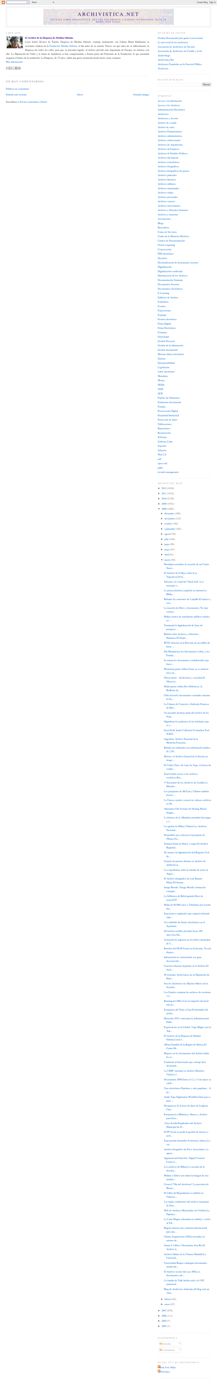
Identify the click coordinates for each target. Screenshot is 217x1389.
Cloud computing (166, 244)
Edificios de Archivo (168, 297)
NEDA (161, 384)
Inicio (80, 94)
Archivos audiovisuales (169, 140)
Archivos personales (168, 197)
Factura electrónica (167, 319)
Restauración (164, 432)
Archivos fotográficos (168, 166)
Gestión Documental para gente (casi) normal (180, 38)
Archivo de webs (166, 127)
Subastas (162, 450)
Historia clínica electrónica (171, 354)
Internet (161, 358)
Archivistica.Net (166, 59)
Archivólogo (164, 55)
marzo (167, 559)
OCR (160, 393)
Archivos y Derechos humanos (173, 210)
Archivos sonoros (166, 201)
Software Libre (165, 441)
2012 (164, 488)
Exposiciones (164, 310)
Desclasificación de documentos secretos (178, 262)
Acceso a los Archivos (169, 105)
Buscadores (163, 227)
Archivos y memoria (168, 214)
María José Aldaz (167, 1367)
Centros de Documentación (171, 240)
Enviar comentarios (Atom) (33, 101)
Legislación (163, 367)
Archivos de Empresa (168, 148)
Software (162, 437)
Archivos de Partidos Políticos (173, 153)
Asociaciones (164, 218)
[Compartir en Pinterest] (19, 68)
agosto (168, 533)
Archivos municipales (168, 188)
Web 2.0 (162, 454)
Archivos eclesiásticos (169, 162)
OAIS (160, 389)
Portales (162, 406)
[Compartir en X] (13, 68)
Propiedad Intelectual (168, 415)
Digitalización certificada (170, 271)
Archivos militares (167, 183)
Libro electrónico (166, 371)
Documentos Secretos (168, 284)
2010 (164, 498)
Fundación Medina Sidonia (63, 45)
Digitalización (165, 266)
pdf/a (160, 467)
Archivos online (165, 192)
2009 (164, 503)
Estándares (163, 301)
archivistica (164, 1371)
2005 (164, 1320)
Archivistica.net (108, 14)
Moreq (161, 380)
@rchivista (163, 68)
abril (167, 554)
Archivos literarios (167, 179)
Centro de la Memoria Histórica (173, 236)
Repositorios (164, 428)
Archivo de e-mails (167, 122)
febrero (168, 1299)
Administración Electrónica (171, 109)
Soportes (162, 445)
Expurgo (162, 314)
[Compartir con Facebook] (16, 68)
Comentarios (168, 1349)
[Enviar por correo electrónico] (7, 68)
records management (168, 472)
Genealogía (163, 336)
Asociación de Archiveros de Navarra (176, 46)
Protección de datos (167, 419)
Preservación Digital (168, 410)
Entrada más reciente (16, 94)
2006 (164, 1315)
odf (159, 459)
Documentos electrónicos (170, 288)
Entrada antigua (141, 94)
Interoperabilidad (166, 362)
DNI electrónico (166, 253)
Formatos (162, 332)
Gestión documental (168, 349)
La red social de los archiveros (173, 42)
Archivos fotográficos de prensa (173, 170)
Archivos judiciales (167, 175)
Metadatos (163, 376)
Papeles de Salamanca (169, 397)
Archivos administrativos (170, 135)
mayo (167, 549)
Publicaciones (165, 424)
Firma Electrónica (167, 327)
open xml (162, 463)
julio (167, 539)
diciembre (169, 513)
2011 (164, 493)
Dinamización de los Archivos (173, 275)
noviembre (170, 518)
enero (167, 1304)
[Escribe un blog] (10, 68)
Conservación (164, 249)
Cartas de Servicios (167, 231)
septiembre (170, 528)
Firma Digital (164, 323)
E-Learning (163, 293)
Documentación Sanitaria (170, 280)
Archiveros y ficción (168, 118)
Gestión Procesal (166, 341)
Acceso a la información (170, 100)
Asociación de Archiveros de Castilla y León (180, 51)
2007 (164, 1310)
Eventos (162, 306)
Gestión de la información (170, 345)
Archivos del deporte (168, 157)
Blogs (160, 223)
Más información (14, 61)
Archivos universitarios (169, 205)
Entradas (166, 1343)
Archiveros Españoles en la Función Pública (180, 64)
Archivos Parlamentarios (170, 131)
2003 (164, 1326)
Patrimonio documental (169, 402)
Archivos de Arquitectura (170, 144)
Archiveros (163, 114)
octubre (168, 523)
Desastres (162, 258)
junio (167, 544)
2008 (164, 508)
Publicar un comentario (17, 88)
